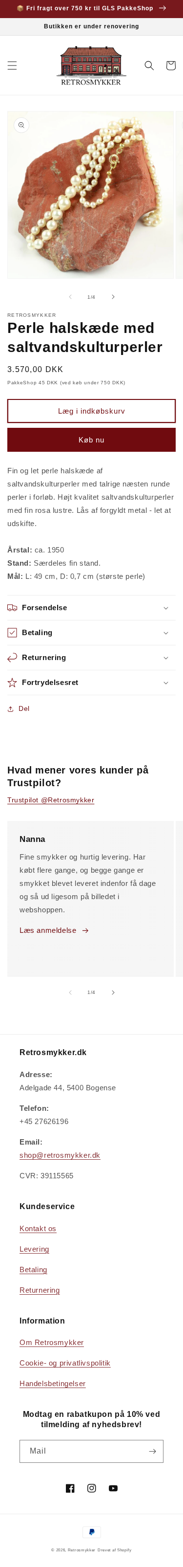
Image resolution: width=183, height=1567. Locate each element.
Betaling (33, 1269)
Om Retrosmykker (52, 1342)
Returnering (40, 1290)
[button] (12, 65)
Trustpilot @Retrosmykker (50, 800)
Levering (34, 1249)
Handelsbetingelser (53, 1383)
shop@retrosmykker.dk (60, 1155)
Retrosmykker (82, 1549)
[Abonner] (152, 1451)
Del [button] (24, 708)
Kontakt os (38, 1228)
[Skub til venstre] (70, 297)
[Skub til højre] (113, 297)
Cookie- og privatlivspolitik (65, 1363)
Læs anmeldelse (48, 930)
